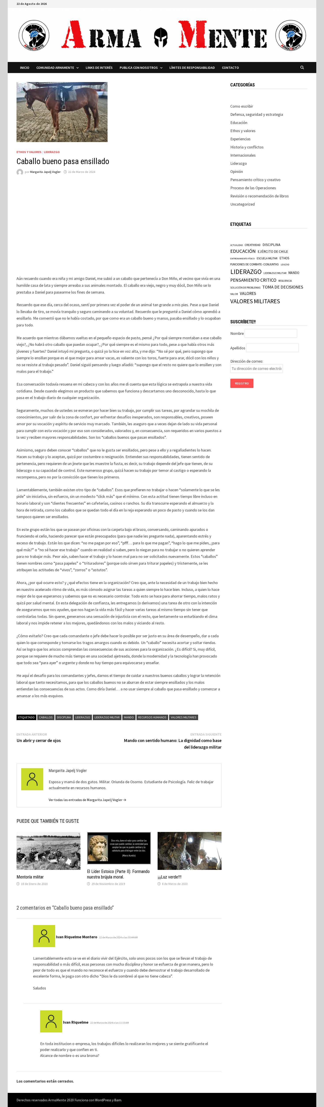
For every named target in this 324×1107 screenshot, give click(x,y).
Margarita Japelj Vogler (45, 172)
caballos (46, 717)
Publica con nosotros (139, 67)
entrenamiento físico (242, 258)
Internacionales (243, 155)
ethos (284, 258)
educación (243, 251)
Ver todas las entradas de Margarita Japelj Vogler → (87, 800)
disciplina (64, 717)
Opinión (236, 171)
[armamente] (162, 35)
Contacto (230, 67)
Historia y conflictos (247, 147)
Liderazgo (52, 152)
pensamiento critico (253, 280)
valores (248, 293)
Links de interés (99, 67)
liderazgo (82, 717)
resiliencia (285, 280)
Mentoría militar (30, 877)
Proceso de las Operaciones (253, 187)
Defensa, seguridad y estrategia (256, 114)
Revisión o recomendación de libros (259, 196)
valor (234, 294)
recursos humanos (152, 717)
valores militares (183, 717)
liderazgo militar (107, 717)
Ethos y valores (29, 152)
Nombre (237, 333)
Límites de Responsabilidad (192, 67)
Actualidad (236, 245)
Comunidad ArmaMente (55, 67)
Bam (117, 1100)
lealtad (285, 264)
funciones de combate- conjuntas (254, 264)
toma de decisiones (282, 287)
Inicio (24, 67)
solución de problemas (245, 287)
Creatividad (253, 245)
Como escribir (241, 106)
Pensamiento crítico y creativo (255, 179)
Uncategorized (242, 204)
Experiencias (240, 138)
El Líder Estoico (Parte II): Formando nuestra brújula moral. (118, 874)
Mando (129, 717)
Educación (238, 122)
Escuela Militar (267, 258)
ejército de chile (273, 251)
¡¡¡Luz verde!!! (169, 877)
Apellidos (237, 347)
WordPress (103, 1100)
